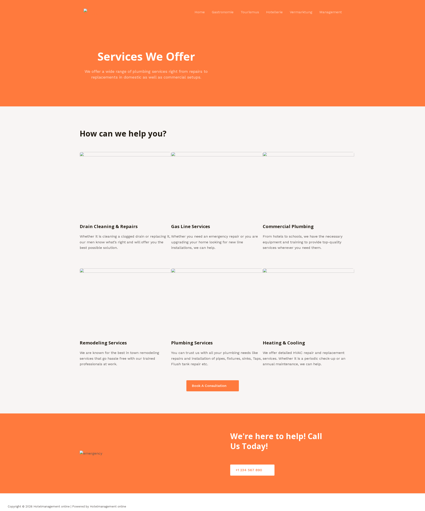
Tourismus (250, 12)
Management (330, 12)
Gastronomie (223, 12)
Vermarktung (301, 12)
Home (200, 12)
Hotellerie (274, 12)
